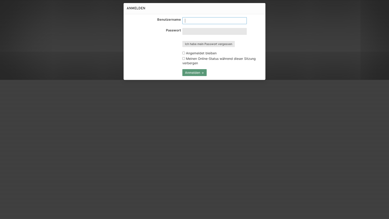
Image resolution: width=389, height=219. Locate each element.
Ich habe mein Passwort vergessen (208, 44)
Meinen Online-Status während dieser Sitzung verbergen (219, 61)
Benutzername (169, 19)
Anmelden (193, 73)
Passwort (173, 30)
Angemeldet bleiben (201, 53)
